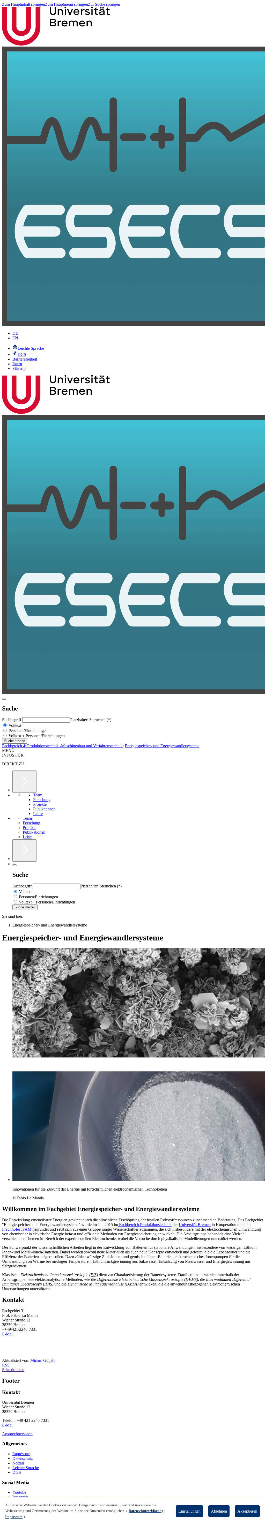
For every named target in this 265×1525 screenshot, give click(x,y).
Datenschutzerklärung (146, 1511)
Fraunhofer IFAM (16, 1229)
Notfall (18, 1463)
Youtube (19, 1492)
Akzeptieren (247, 1511)
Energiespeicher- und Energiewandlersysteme (162, 746)
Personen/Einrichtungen (28, 730)
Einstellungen (189, 1511)
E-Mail (7, 1334)
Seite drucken (13, 1369)
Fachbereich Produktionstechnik (145, 1224)
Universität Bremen (195, 1224)
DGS (16, 1472)
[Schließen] (14, 865)
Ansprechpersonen (17, 1434)
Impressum (21, 1454)
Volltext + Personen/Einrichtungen (36, 736)
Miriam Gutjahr (43, 1360)
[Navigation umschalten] (4, 699)
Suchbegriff (12, 719)
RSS (6, 1365)
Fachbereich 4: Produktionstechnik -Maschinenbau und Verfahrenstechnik (62, 746)
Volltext (14, 725)
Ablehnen (219, 1511)
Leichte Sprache (25, 1468)
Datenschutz (22, 1458)
